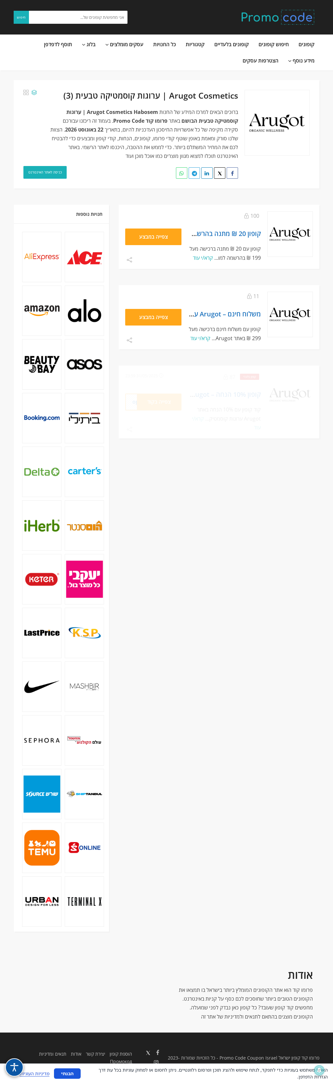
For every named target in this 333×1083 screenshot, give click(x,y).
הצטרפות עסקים (260, 60)
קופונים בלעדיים (231, 44)
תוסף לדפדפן (58, 44)
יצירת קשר (95, 1054)
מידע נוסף (302, 60)
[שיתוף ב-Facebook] (232, 173)
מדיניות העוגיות (34, 1073)
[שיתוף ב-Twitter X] (219, 173)
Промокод (121, 1061)
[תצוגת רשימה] (34, 92)
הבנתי (67, 1073)
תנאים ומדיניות (52, 1054)
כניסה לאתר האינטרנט (45, 172)
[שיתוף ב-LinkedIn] (207, 173)
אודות (76, 1054)
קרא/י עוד (203, 257)
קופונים (306, 44)
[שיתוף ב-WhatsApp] (181, 173)
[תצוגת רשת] (26, 92)
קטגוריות (195, 44)
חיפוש (21, 17)
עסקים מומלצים (126, 44)
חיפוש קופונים (274, 44)
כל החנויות (164, 44)
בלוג (90, 44)
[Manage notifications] (319, 1070)
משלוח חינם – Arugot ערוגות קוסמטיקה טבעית (196, 313)
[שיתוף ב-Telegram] (194, 173)
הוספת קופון (121, 1054)
